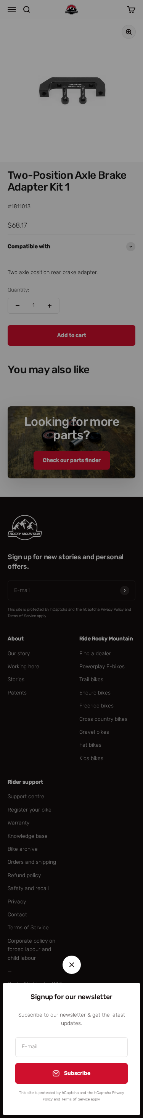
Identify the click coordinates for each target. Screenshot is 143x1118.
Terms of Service (75, 1099)
